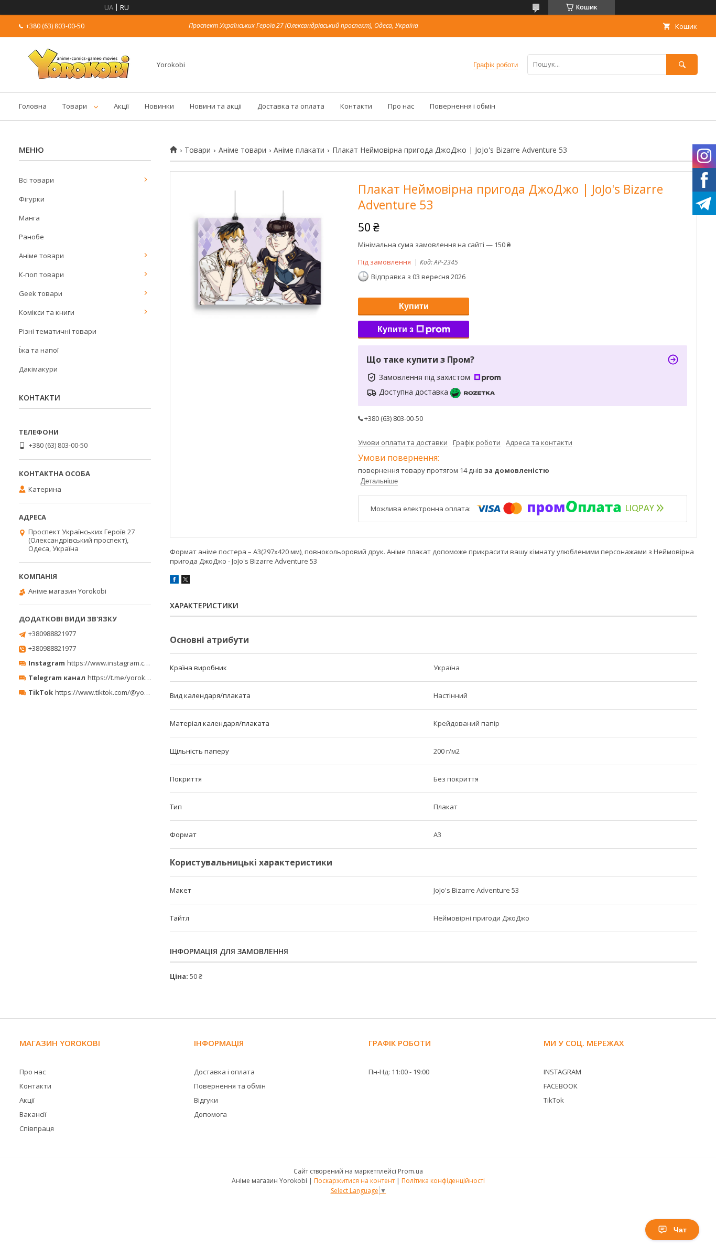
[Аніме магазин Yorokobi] (82, 78)
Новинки (159, 106)
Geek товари (40, 293)
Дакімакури (38, 369)
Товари (74, 106)
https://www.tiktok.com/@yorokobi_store (120, 692)
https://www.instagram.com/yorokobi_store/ (137, 663)
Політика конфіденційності (443, 1180)
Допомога (210, 1114)
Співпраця (36, 1128)
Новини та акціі (216, 106)
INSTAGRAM (562, 1071)
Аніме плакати (299, 150)
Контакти (356, 106)
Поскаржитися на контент (354, 1180)
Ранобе (31, 236)
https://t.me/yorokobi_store (131, 677)
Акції (121, 106)
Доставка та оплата (290, 106)
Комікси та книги (46, 312)
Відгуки (206, 1100)
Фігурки (32, 199)
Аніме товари (242, 150)
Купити (414, 306)
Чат (680, 1230)
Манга (29, 218)
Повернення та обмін (230, 1086)
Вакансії (32, 1114)
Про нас (401, 106)
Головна (33, 106)
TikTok (554, 1100)
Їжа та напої (39, 350)
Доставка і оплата (224, 1071)
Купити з (395, 329)
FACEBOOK (561, 1086)
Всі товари (36, 180)
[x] (185, 581)
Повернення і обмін (462, 106)
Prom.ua (410, 1171)
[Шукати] (682, 64)
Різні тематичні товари (57, 331)
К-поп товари (41, 274)
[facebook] (174, 581)
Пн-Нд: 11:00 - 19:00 (398, 1071)
